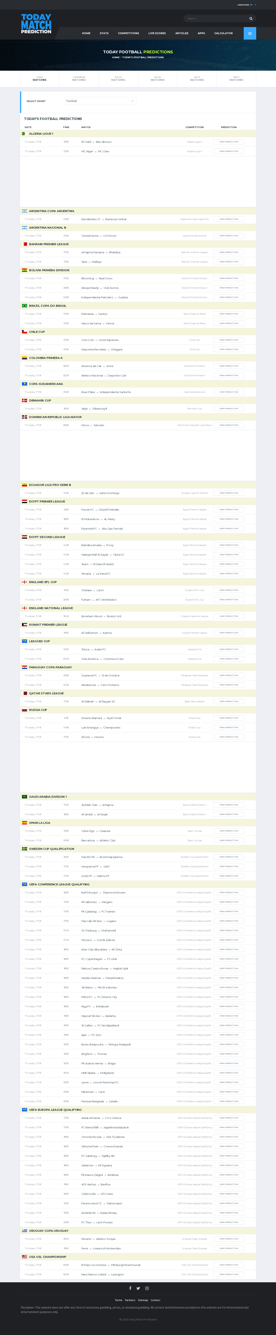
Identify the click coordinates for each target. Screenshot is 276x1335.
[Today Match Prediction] (36, 23)
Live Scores (157, 33)
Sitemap (143, 1300)
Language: (245, 5)
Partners (130, 1300)
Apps (201, 33)
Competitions (128, 33)
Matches (39, 78)
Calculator (223, 33)
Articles (181, 33)
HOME (86, 33)
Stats (104, 33)
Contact (155, 1300)
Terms (118, 1300)
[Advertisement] (138, 181)
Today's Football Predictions (143, 57)
